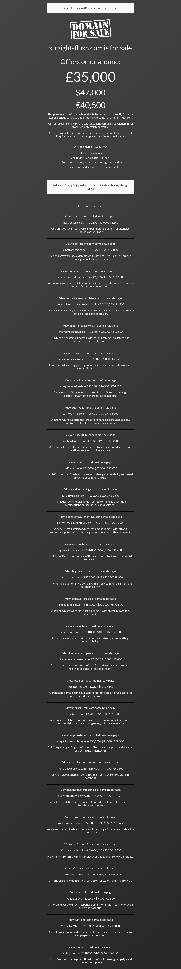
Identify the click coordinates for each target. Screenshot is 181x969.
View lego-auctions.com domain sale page (90, 571)
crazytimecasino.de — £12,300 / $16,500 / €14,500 (90, 386)
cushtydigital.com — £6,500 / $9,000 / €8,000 (90, 440)
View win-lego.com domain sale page (90, 919)
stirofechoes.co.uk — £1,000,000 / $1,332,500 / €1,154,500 (90, 823)
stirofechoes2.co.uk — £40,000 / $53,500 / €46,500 (90, 850)
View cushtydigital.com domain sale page (90, 434)
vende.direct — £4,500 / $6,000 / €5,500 (90, 898)
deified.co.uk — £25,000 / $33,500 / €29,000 (90, 468)
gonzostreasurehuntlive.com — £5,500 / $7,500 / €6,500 (90, 522)
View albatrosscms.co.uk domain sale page (90, 216)
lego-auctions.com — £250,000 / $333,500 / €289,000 (90, 577)
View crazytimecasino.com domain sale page (90, 352)
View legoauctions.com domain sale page (90, 626)
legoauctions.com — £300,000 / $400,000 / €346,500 (90, 632)
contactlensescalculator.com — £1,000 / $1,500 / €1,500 (90, 304)
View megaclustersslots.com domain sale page (90, 762)
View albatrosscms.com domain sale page (91, 243)
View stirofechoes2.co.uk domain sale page (90, 844)
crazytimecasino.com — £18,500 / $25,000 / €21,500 (90, 359)
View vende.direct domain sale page (90, 892)
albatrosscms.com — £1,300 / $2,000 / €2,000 (90, 249)
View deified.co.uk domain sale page (90, 462)
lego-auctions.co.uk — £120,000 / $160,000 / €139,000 (90, 550)
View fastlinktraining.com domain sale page (90, 489)
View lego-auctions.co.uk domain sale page (90, 544)
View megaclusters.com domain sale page (90, 707)
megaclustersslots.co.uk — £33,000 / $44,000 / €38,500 (90, 741)
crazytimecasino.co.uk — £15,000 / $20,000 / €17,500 (91, 331)
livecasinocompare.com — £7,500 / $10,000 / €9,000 (90, 659)
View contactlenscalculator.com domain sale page (90, 271)
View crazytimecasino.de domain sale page (90, 380)
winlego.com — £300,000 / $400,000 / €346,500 (90, 953)
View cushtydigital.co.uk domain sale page (90, 407)
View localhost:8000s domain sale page (90, 680)
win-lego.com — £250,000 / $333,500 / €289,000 (90, 925)
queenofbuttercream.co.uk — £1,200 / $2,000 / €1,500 (90, 795)
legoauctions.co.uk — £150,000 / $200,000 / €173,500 (90, 604)
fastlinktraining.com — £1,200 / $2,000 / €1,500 (90, 495)
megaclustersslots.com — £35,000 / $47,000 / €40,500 (90, 768)
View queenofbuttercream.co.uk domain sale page (90, 789)
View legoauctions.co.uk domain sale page (90, 598)
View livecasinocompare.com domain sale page (90, 653)
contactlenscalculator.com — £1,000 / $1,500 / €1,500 (90, 277)
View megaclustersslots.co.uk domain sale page (90, 735)
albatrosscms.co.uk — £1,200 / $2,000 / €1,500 (90, 222)
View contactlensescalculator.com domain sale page (90, 298)
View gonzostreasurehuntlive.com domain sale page (90, 516)
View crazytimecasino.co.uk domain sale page (90, 325)
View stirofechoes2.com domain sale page (90, 868)
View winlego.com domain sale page (90, 947)
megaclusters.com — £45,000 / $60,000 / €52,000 (90, 714)
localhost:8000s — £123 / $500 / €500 (90, 686)
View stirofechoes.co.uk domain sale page (90, 817)
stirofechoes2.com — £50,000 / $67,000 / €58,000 (90, 874)
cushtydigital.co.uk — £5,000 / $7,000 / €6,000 (90, 413)
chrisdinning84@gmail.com (86, 8)
